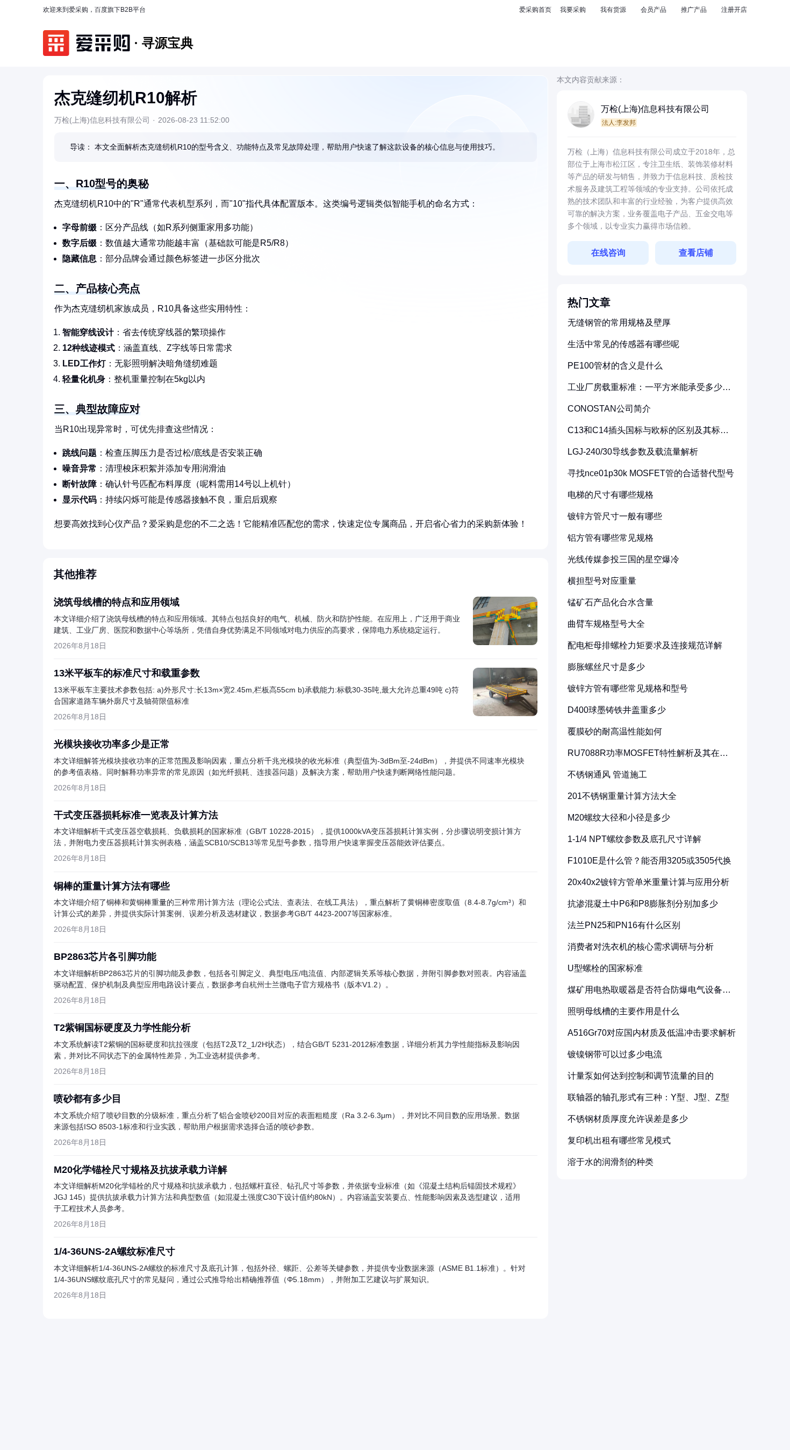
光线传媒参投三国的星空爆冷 (623, 559)
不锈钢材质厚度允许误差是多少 (628, 1118)
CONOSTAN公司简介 (609, 408)
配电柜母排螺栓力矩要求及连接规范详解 (645, 645)
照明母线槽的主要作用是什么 (623, 1011)
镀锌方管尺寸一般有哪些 (615, 516)
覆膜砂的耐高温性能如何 (615, 731)
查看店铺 (696, 252)
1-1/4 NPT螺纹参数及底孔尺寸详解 (634, 839)
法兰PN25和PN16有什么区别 (624, 925)
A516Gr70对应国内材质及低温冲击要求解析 (652, 1032)
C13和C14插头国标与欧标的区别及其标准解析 (648, 434)
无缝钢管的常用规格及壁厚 (619, 322)
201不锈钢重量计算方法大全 (622, 796)
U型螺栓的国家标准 (605, 968)
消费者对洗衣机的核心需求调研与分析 (641, 946)
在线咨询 (608, 252)
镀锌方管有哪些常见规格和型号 (628, 688)
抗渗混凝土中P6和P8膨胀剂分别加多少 (643, 903)
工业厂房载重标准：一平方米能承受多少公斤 (649, 391)
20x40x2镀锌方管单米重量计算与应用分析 (648, 882)
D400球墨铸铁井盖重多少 (617, 710)
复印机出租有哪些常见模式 (619, 1140)
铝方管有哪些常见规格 (610, 537)
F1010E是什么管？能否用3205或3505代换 (649, 860)
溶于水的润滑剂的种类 (610, 1161)
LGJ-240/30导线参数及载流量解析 (633, 451)
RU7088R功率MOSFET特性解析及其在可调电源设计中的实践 (648, 757)
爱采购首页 (535, 9)
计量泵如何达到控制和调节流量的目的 (641, 1075)
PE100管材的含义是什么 (615, 365)
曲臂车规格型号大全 (606, 623)
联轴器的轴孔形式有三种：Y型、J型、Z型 (648, 1097)
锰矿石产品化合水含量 (610, 602)
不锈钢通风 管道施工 (607, 774)
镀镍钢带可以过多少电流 (615, 1054)
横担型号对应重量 (602, 580)
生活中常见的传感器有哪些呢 (623, 344)
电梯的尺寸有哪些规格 (610, 494)
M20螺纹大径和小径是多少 (619, 817)
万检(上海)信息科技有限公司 (655, 109)
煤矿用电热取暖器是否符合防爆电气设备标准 (649, 994)
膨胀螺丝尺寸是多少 (606, 666)
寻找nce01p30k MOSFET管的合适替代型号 (651, 473)
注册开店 (734, 9)
